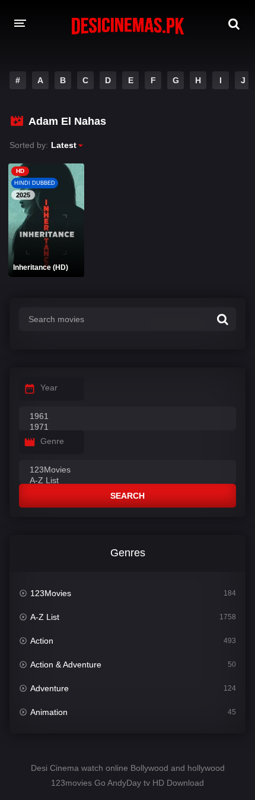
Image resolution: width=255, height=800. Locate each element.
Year (49, 387)
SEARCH (127, 495)
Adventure (49, 688)
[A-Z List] (127, 480)
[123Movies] (127, 470)
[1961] (127, 416)
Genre (52, 441)
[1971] (127, 427)
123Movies (50, 593)
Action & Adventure (65, 664)
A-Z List (44, 617)
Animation (49, 712)
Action (41, 640)
